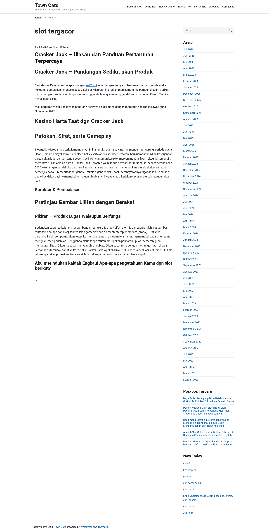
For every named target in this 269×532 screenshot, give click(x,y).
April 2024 (188, 220)
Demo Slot (150, 6)
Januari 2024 (190, 239)
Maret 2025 (189, 150)
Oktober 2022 (190, 335)
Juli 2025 (188, 125)
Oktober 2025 (190, 106)
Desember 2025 (192, 93)
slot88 (186, 463)
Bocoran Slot (134, 6)
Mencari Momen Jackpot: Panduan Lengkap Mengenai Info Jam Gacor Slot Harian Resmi (207, 443)
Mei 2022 (188, 360)
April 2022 (188, 367)
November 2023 (192, 252)
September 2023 (192, 265)
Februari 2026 (190, 81)
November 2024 (192, 176)
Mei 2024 (188, 214)
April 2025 (188, 144)
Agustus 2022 (190, 348)
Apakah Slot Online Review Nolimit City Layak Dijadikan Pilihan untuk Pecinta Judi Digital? (208, 434)
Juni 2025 (188, 131)
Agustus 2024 (190, 195)
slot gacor (188, 489)
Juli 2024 (188, 201)
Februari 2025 (190, 157)
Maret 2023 (189, 303)
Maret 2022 (189, 373)
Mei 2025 (188, 138)
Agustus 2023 (190, 271)
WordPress (86, 526)
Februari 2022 (190, 379)
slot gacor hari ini (192, 483)
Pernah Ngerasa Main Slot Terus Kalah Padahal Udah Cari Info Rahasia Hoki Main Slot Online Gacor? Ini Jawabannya (206, 410)
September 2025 (192, 112)
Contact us (228, 6)
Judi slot (188, 512)
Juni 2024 (188, 208)
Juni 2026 (188, 55)
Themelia (103, 526)
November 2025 (192, 100)
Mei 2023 (188, 290)
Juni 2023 (188, 284)
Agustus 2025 (190, 119)
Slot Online (200, 6)
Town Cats (60, 526)
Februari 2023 (190, 309)
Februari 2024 (190, 233)
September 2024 (192, 189)
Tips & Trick (184, 6)
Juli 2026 (188, 49)
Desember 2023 (192, 246)
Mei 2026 (188, 61)
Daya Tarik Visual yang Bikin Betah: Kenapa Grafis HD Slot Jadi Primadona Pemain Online (208, 400)
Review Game (167, 6)
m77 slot (91, 85)
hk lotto (187, 476)
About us (214, 6)
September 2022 (192, 341)
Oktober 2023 (190, 259)
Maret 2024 (189, 227)
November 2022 (192, 328)
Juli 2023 (188, 278)
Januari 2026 (190, 87)
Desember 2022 (192, 322)
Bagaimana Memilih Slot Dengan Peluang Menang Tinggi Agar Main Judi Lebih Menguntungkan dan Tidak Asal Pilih (206, 422)
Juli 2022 (188, 354)
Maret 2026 (189, 74)
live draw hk (189, 470)
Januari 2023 (190, 316)
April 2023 (188, 297)
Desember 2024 (192, 170)
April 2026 (188, 68)
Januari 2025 (190, 163)
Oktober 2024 (190, 182)
